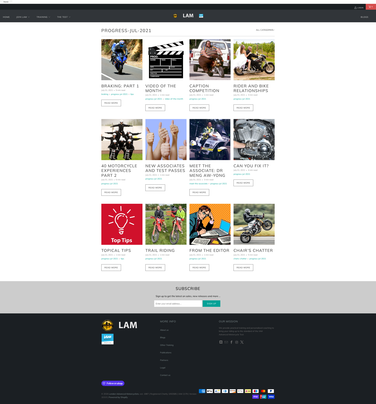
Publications (165, 352)
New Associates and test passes (165, 168)
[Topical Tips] (121, 224)
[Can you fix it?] (254, 139)
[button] (23, 17)
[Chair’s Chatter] (254, 224)
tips (132, 94)
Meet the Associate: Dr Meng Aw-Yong (207, 170)
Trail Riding (160, 250)
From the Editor (209, 250)
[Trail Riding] (166, 224)
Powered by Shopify (118, 397)
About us (164, 330)
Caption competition (204, 88)
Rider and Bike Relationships (251, 88)
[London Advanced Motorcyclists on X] (242, 342)
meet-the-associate (198, 183)
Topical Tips (116, 250)
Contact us (165, 375)
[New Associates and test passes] (166, 139)
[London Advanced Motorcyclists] (188, 16)
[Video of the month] (166, 59)
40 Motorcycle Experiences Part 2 (119, 170)
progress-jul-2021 (126, 30)
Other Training (166, 345)
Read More (111, 103)
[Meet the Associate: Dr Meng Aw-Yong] (210, 139)
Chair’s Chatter (253, 250)
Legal (162, 367)
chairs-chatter (240, 258)
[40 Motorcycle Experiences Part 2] (121, 139)
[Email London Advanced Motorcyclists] (226, 342)
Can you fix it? (251, 165)
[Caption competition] (210, 59)
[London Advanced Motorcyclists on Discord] (221, 342)
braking (104, 94)
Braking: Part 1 (120, 85)
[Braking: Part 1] (121, 59)
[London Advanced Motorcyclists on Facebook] (231, 342)
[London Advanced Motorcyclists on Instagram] (237, 342)
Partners (164, 360)
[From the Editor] (210, 224)
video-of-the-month (174, 99)
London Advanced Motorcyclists (124, 394)
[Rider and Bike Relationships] (254, 59)
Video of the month (160, 88)
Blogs (162, 337)
